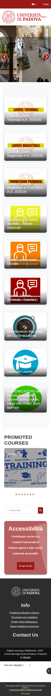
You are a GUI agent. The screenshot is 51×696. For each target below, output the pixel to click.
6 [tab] (30, 494)
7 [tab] (33, 494)
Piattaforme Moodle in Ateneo (24, 613)
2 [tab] (19, 494)
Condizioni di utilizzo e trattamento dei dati (25, 690)
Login (46, 4)
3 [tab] (22, 494)
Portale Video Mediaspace (24, 622)
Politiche (8, 672)
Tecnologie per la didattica (24, 617)
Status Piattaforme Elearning (24, 626)
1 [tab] (16, 494)
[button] (34, 4)
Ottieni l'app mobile (14, 675)
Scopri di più (25, 566)
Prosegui (25, 693)
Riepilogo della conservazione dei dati (23, 668)
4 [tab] (25, 494)
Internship (15, 454)
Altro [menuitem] (43, 17)
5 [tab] (27, 494)
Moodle (27, 657)
